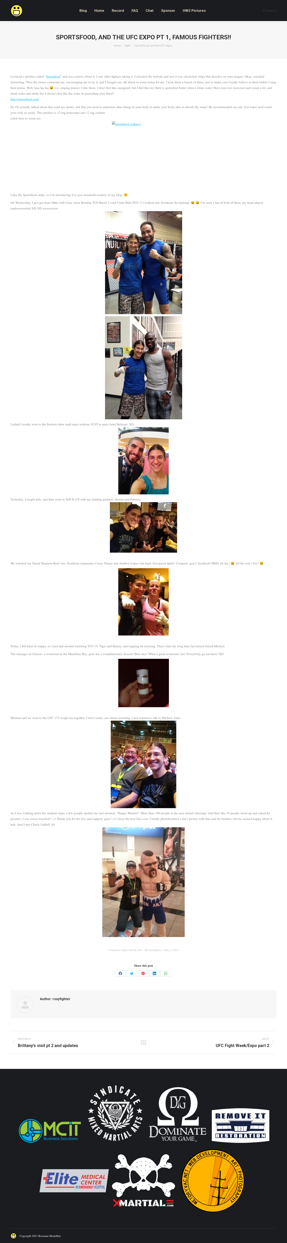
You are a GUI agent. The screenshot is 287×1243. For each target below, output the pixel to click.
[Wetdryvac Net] (213, 1214)
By (153, 950)
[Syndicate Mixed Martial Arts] (115, 1143)
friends (133, 950)
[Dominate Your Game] (177, 1143)
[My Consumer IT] (49, 1143)
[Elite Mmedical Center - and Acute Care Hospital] (74, 1214)
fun (140, 950)
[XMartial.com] (143, 1214)
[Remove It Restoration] (240, 1143)
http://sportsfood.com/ (25, 99)
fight (125, 950)
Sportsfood (53, 76)
